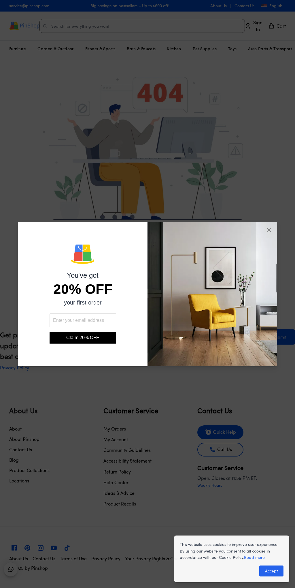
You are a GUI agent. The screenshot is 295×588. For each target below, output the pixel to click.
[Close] (269, 230)
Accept (271, 571)
